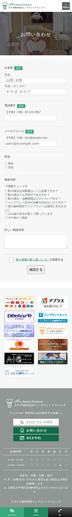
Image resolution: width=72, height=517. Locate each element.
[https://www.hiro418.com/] (53, 331)
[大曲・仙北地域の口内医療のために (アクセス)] (53, 345)
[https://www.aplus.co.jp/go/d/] (53, 303)
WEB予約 (36, 515)
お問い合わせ (12, 515)
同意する (39, 259)
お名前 (8, 67)
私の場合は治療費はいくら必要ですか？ (33, 190)
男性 (11, 163)
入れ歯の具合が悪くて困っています (30, 213)
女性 (11, 167)
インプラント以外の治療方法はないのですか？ (37, 202)
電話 (60, 515)
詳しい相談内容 (14, 229)
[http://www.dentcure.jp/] (19, 317)
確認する (36, 269)
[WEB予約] (36, 437)
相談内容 (10, 179)
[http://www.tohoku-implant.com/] (53, 358)
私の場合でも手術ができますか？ (29, 194)
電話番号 (10, 105)
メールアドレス (14, 131)
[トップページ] (26, 6)
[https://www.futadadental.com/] (19, 372)
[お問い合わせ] (36, 430)
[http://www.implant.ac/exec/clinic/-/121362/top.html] (53, 317)
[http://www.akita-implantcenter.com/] (19, 358)
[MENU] (66, 6)
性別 (7, 156)
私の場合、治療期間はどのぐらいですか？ (34, 198)
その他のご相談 (17, 217)
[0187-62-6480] (19, 331)
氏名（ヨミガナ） (16, 86)
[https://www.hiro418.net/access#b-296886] (19, 345)
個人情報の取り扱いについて (34, 259)
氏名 (7, 74)
